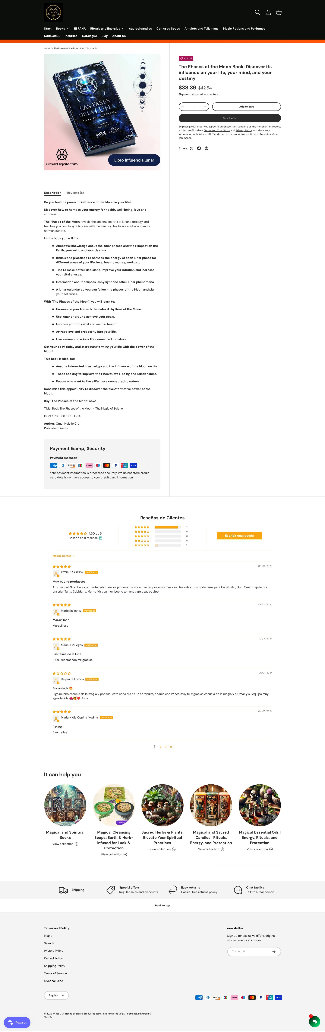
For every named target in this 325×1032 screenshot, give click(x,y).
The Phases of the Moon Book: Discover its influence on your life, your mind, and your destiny (76, 48)
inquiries (71, 36)
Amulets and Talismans (202, 29)
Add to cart (246, 106)
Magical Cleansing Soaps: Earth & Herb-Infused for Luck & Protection (114, 840)
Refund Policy (53, 958)
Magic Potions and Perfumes (244, 29)
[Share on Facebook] (199, 148)
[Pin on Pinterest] (206, 148)
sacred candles (140, 29)
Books (60, 29)
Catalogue (89, 36)
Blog (105, 36)
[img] (62, 567)
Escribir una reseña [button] (239, 536)
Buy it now (230, 118)
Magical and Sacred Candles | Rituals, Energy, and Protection (211, 837)
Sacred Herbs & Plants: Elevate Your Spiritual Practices (162, 837)
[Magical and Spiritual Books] (65, 805)
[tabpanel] (102, 315)
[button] (279, 12)
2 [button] (161, 747)
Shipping (184, 94)
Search (49, 943)
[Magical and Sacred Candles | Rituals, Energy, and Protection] (211, 805)
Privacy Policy (53, 951)
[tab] (52, 192)
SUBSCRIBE (52, 36)
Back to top (162, 905)
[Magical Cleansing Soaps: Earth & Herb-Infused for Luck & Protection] (114, 805)
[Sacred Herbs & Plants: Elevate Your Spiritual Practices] (162, 805)
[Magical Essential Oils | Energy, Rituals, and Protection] (260, 805)
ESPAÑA (80, 29)
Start (48, 29)
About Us (119, 36)
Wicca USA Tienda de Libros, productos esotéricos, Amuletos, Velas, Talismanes (95, 1013)
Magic (48, 936)
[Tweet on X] (191, 148)
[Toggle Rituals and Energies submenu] (123, 28)
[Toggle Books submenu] (68, 28)
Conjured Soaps (168, 29)
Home (47, 48)
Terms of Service (55, 973)
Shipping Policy (54, 966)
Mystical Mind (53, 981)
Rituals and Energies (105, 29)
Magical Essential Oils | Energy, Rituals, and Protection (260, 837)
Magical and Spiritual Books (65, 835)
